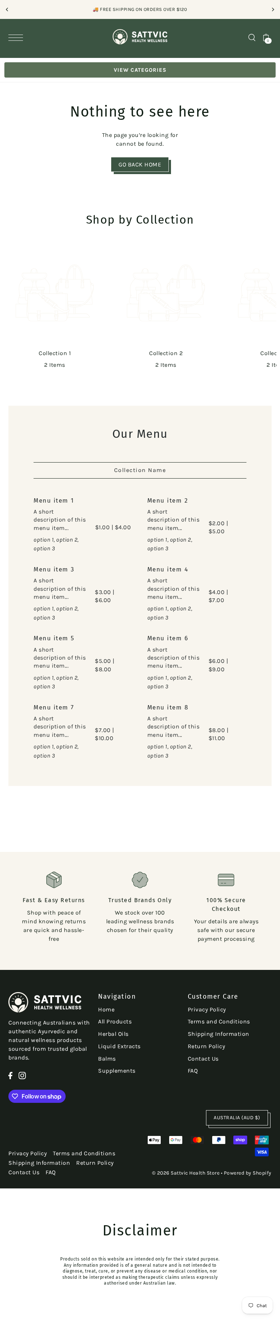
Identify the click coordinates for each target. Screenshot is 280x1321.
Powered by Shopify (248, 1173)
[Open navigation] (17, 37)
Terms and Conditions (219, 1021)
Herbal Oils (113, 1033)
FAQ (193, 1070)
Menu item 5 (54, 638)
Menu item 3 (54, 569)
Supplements (117, 1070)
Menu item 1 (54, 500)
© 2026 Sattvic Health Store (186, 1173)
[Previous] (7, 9)
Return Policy (206, 1046)
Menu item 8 (167, 707)
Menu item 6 (167, 638)
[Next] (272, 9)
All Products (115, 1021)
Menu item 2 (167, 500)
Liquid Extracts (119, 1046)
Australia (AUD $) (237, 1117)
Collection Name (140, 470)
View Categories (140, 70)
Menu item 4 (167, 569)
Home (106, 1009)
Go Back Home (139, 164)
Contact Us (203, 1058)
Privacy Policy (207, 1009)
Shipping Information (218, 1033)
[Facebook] (10, 1075)
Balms (107, 1058)
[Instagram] (22, 1075)
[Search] (251, 36)
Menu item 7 (54, 707)
